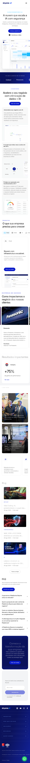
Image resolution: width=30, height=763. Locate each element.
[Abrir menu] (26, 3)
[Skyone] (7, 3)
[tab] (6, 232)
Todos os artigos (15, 571)
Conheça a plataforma (15, 31)
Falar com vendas (15, 103)
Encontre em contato (8, 589)
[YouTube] (20, 708)
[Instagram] (24, 708)
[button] (15, 596)
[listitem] (15, 499)
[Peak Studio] (8, 760)
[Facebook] (27, 708)
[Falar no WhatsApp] (25, 757)
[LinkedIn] (17, 708)
